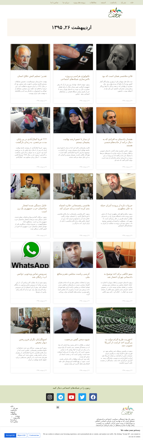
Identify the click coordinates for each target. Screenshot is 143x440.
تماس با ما (54, 2)
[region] (71, 433)
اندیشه (103, 2)
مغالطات (93, 2)
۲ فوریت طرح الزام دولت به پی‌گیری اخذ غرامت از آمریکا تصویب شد (118, 342)
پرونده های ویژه (79, 2)
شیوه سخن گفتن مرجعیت (77, 339)
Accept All (10, 435)
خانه (132, 2)
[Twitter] (82, 397)
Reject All (21, 435)
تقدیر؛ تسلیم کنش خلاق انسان (32, 76)
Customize (34, 435)
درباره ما (66, 2)
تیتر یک (123, 2)
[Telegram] (61, 397)
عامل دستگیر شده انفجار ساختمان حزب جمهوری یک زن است (32, 208)
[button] (58, 407)
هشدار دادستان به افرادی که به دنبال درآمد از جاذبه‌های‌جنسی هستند (117, 142)
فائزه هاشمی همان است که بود (117, 76)
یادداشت (113, 2)
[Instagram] (50, 397)
